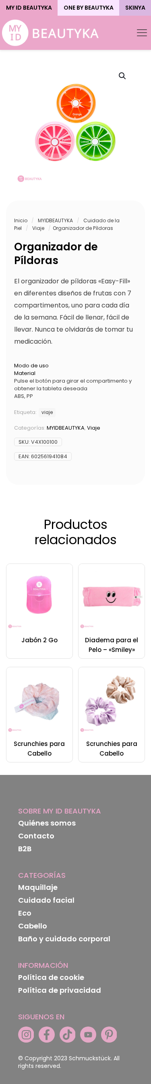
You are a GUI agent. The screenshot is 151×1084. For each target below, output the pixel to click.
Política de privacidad (59, 990)
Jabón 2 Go (39, 640)
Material (24, 373)
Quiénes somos (47, 823)
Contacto (36, 836)
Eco (24, 913)
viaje (47, 412)
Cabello (32, 926)
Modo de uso (31, 365)
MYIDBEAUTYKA (55, 220)
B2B (24, 849)
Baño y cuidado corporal (64, 939)
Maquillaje (38, 887)
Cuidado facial (46, 900)
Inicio (20, 220)
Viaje (38, 228)
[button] (123, 76)
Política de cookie (51, 977)
